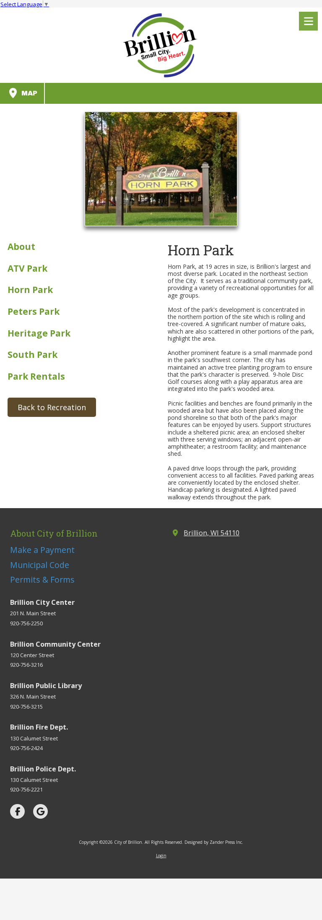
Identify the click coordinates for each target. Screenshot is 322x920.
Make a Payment (42, 549)
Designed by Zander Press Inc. (213, 842)
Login (161, 855)
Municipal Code (39, 565)
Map (28, 93)
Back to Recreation (52, 407)
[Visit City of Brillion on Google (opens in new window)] (40, 811)
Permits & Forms (42, 579)
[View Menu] (308, 21)
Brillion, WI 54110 (211, 532)
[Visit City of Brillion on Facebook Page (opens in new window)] (17, 811)
